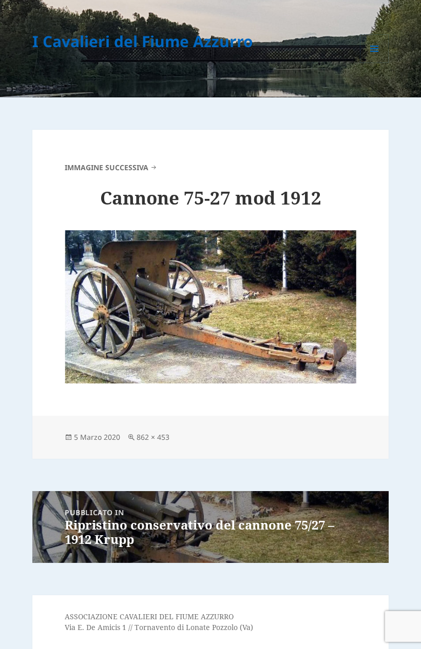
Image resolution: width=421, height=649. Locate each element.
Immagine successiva (106, 167)
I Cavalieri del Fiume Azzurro (142, 41)
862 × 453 (153, 437)
